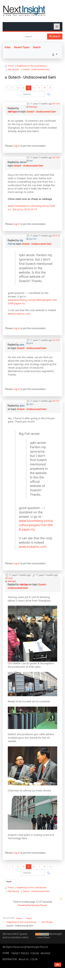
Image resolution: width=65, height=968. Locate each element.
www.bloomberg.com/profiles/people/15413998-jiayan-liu (36, 525)
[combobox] (35, 36)
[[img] (32, 633)
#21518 (56, 236)
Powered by (24, 905)
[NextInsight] (24, 10)
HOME (6, 953)
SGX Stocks (47, 922)
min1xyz (33, 107)
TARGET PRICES (20, 953)
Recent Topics (21, 47)
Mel (31, 161)
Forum (29, 918)
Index (8, 47)
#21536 (56, 340)
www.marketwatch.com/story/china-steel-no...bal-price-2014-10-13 (32, 207)
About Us (24, 959)
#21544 (8, 578)
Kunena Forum (39, 905)
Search (56, 36)
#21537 (56, 401)
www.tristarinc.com (19, 313)
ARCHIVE (45, 953)
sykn (31, 404)
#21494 (56, 157)
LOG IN (33, 959)
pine (31, 343)
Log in (16, 145)
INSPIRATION (10, 959)
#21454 (56, 104)
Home (19, 918)
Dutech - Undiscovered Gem (41, 111)
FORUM (35, 953)
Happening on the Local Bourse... (22, 922)
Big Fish (33, 239)
